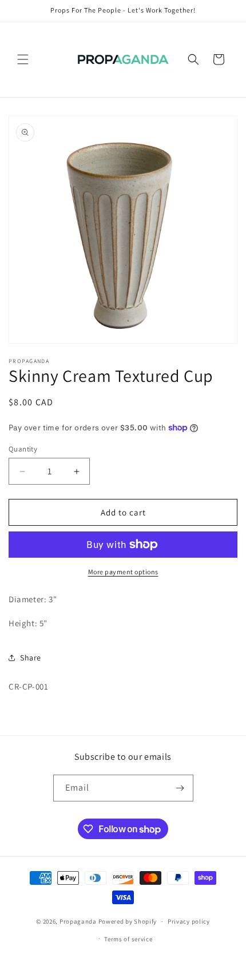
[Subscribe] (180, 788)
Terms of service (128, 939)
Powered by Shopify (127, 921)
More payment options (123, 571)
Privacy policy (189, 921)
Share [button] (30, 657)
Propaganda (78, 921)
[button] (22, 59)
